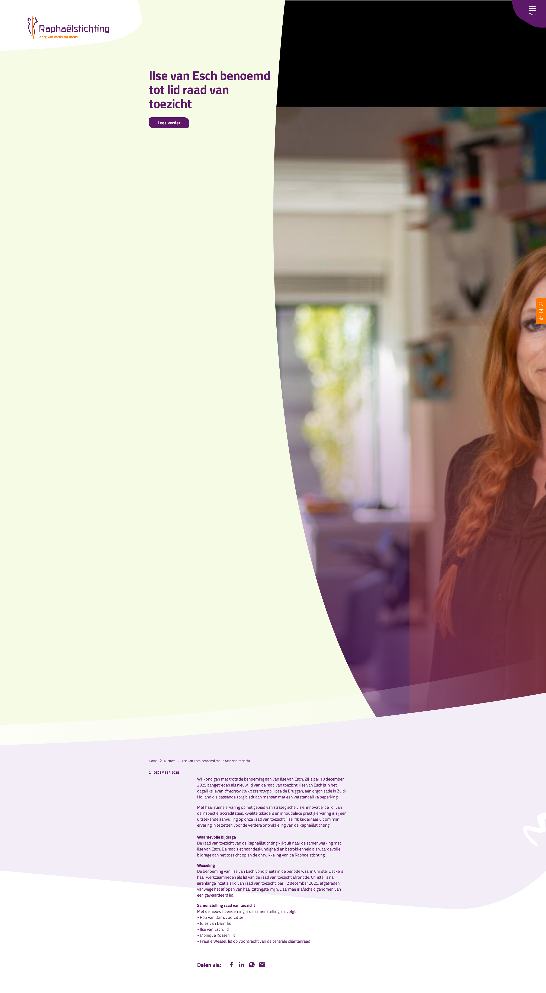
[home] (68, 27)
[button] (532, 10)
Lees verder (169, 122)
